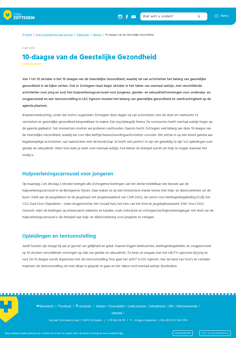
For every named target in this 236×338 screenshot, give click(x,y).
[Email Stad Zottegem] (133, 17)
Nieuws (97, 35)
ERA (171, 306)
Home (28, 35)
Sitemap (101, 306)
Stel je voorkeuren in (215, 333)
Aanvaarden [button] (183, 333)
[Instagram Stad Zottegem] (120, 17)
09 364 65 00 (117, 320)
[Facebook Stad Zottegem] (127, 17)
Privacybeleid (116, 306)
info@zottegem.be (145, 320)
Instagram (84, 306)
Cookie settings (137, 306)
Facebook (65, 306)
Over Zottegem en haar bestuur (54, 35)
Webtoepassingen (187, 306)
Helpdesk (117, 313)
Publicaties (83, 35)
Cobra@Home (157, 306)
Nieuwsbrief (47, 306)
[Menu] (216, 16)
